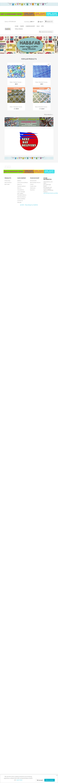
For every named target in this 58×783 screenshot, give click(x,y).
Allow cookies (49, 780)
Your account (34, 178)
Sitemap (19, 202)
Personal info (33, 180)
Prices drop (7, 180)
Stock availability (21, 198)
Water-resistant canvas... (41, 82)
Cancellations (20, 190)
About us (19, 184)
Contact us (20, 200)
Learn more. (19, 780)
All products (48, 114)
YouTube (9, 167)
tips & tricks (19, 29)
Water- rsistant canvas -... (16, 82)
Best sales (7, 184)
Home (16, 26)
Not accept (40, 780)
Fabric (22, 26)
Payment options (21, 186)
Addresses (32, 188)
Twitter (6, 167)
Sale (38, 26)
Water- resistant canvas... (16, 106)
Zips (42, 26)
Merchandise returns (35, 182)
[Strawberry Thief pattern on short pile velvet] (29, 122)
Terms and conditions (22, 182)
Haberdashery (30, 26)
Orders (32, 184)
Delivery (19, 180)
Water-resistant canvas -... (41, 106)
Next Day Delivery (21, 197)
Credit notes (33, 186)
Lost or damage (21, 191)
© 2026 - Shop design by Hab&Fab (29, 205)
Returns (19, 188)
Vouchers (32, 190)
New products (8, 182)
